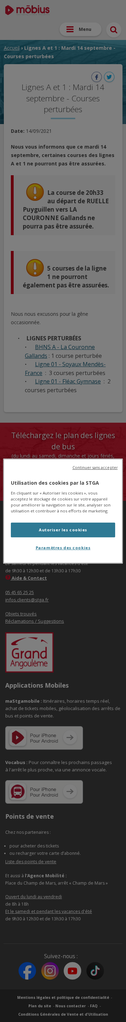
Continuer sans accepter (95, 467)
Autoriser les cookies (63, 529)
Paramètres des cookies (63, 547)
